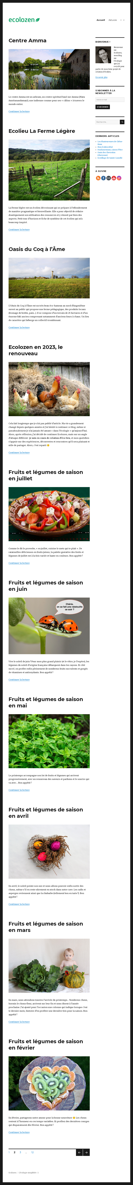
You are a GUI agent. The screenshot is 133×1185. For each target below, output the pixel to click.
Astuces (113, 20)
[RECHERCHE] (122, 122)
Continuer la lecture (19, 111)
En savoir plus (101, 77)
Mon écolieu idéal (105, 147)
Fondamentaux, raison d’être (110, 150)
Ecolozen (12, 1173)
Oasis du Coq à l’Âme (37, 249)
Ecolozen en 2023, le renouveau (36, 350)
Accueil (101, 20)
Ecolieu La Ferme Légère (42, 131)
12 (33, 1152)
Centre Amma (27, 40)
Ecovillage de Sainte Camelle (110, 158)
